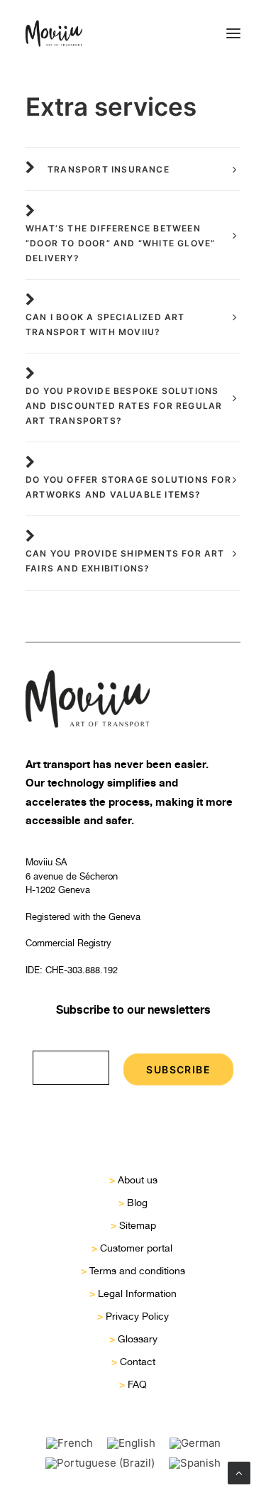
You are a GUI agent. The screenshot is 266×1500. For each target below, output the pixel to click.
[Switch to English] (131, 1443)
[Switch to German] (195, 1443)
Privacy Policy (137, 1316)
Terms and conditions (137, 1270)
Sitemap (137, 1225)
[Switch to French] (69, 1443)
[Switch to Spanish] (195, 1463)
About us (137, 1180)
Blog (137, 1202)
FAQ (137, 1384)
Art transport (58, 764)
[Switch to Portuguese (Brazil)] (100, 1463)
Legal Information (137, 1293)
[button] (233, 33)
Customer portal (137, 1248)
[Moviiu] (54, 33)
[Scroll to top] (239, 1472)
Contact (137, 1361)
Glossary (137, 1339)
